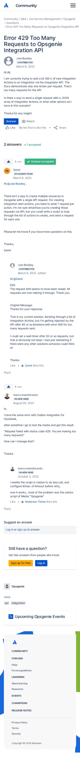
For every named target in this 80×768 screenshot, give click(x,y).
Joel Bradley (24, 58)
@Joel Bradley (16, 183)
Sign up (21, 529)
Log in (9, 529)
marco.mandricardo (25, 394)
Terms (15, 728)
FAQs (14, 664)
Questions (12, 22)
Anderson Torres (35, 501)
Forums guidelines (21, 670)
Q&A (23, 19)
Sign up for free (20, 563)
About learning (19, 683)
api (7, 603)
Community (26, 5)
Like (12, 365)
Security (16, 733)
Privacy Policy (19, 722)
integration (18, 603)
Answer (11, 121)
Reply (7, 372)
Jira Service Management (45, 19)
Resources (17, 689)
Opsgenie (69, 19)
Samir (16, 169)
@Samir (18, 278)
